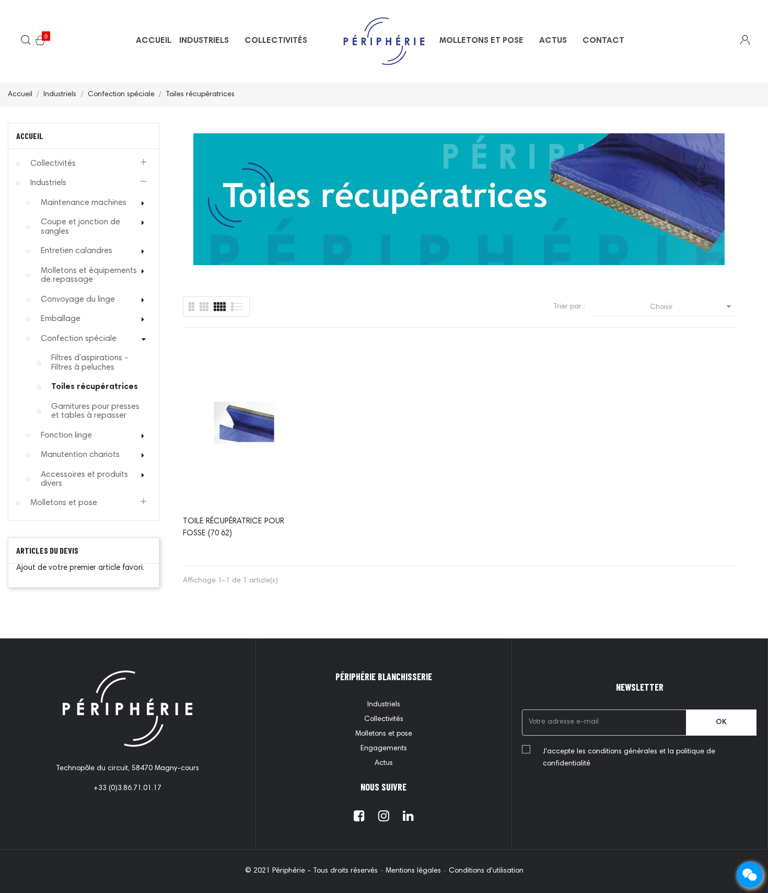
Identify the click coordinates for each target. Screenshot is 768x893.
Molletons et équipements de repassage (89, 275)
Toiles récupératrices (94, 387)
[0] (40, 42)
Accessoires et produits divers (84, 479)
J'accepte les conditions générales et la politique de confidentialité (629, 758)
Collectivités (53, 163)
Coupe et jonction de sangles (80, 227)
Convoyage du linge (78, 299)
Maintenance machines (83, 203)
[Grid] (237, 306)
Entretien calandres (76, 251)
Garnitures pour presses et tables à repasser (95, 411)
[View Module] (220, 306)
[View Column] (204, 306)
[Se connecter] (738, 41)
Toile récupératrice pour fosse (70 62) (233, 527)
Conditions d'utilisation (486, 871)
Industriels (48, 183)
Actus (384, 763)
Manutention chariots (80, 455)
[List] (191, 306)
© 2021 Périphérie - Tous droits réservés (312, 871)
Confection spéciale (79, 339)
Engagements (383, 748)
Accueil (29, 136)
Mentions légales (414, 871)
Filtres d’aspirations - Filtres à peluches (89, 363)
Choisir (692, 306)
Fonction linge (66, 435)
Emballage (60, 319)
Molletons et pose (63, 503)
